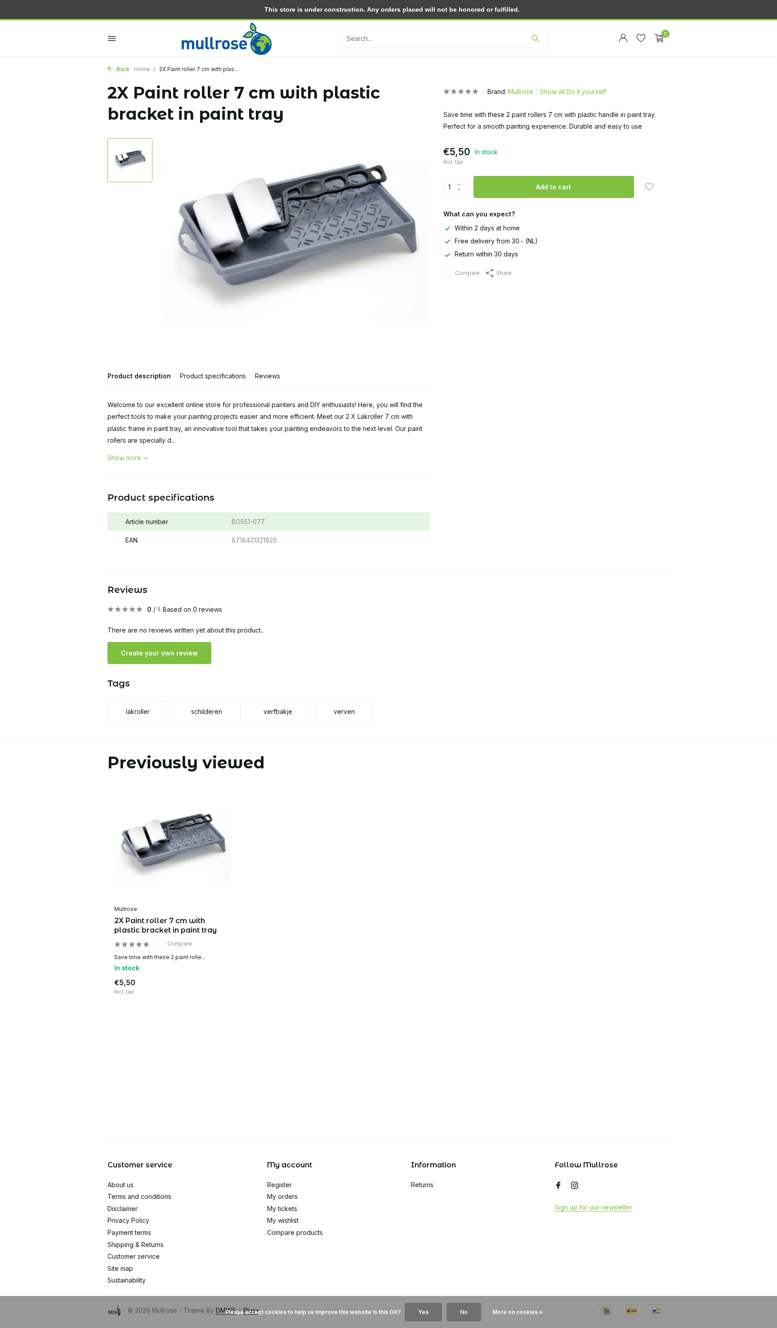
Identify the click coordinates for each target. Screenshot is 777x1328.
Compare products (295, 1232)
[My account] (623, 38)
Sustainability (126, 1280)
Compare (467, 272)
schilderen (206, 711)
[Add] (215, 985)
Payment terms (129, 1232)
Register (279, 1185)
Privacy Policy (128, 1220)
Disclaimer (122, 1208)
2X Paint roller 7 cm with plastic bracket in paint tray (165, 925)
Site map (120, 1268)
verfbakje (277, 711)
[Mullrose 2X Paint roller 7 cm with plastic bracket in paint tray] (172, 847)
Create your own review (159, 653)
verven (344, 711)
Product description (139, 376)
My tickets (282, 1208)
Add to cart (553, 187)
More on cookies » (517, 1312)
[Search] (535, 38)
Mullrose (520, 91)
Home (142, 69)
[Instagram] (574, 1186)
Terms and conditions (139, 1196)
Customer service (133, 1256)
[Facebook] (558, 1186)
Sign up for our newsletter (593, 1207)
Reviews (267, 376)
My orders (282, 1196)
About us (120, 1185)
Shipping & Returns (135, 1244)
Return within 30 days (486, 254)
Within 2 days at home (487, 228)
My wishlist (283, 1220)
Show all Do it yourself (573, 91)
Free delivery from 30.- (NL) (496, 241)
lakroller (138, 711)
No (464, 1312)
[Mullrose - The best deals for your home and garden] (227, 38)
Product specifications (213, 376)
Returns (422, 1185)
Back (122, 69)
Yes (423, 1312)
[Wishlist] (641, 38)
